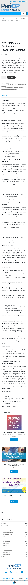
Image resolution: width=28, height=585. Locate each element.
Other (4, 556)
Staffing (9, 89)
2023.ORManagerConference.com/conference (11, 408)
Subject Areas (12, 18)
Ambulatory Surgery (8, 534)
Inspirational (7, 554)
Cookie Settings (9, 580)
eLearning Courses (10, 84)
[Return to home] (9, 7)
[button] (10, 7)
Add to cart (11, 77)
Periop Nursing (23, 84)
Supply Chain (7, 547)
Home (4, 18)
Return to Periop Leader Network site (19, 1)
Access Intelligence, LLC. (7, 578)
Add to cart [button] (14, 440)
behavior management (9, 87)
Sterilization (7, 538)
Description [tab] (4, 95)
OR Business (7, 541)
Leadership (18, 18)
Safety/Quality (7, 536)
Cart (7, 582)
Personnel (3, 86)
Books (4, 523)
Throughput (14, 89)
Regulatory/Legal (8, 550)
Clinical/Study (7, 552)
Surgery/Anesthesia (8, 532)
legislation (16, 87)
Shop (7, 18)
